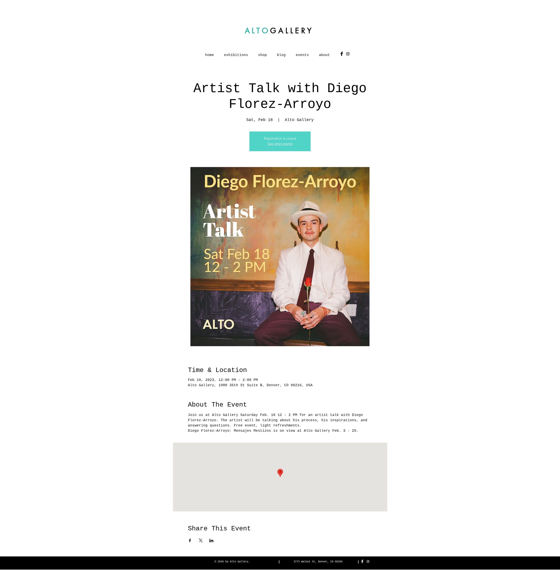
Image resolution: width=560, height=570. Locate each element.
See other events (280, 144)
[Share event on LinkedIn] (211, 540)
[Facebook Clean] (362, 561)
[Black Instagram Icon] (348, 54)
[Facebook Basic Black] (342, 54)
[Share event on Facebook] (190, 540)
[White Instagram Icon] (368, 561)
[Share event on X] (201, 540)
